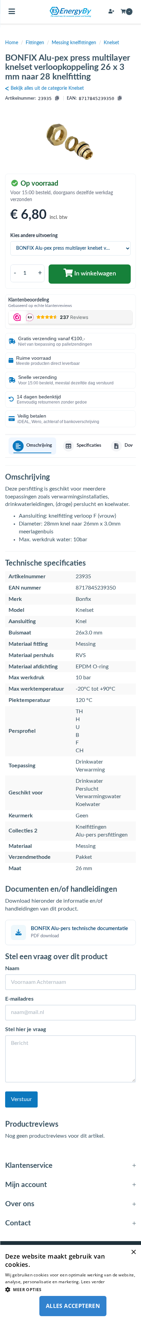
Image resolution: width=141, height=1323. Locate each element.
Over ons (19, 1204)
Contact (18, 1223)
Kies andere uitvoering (33, 235)
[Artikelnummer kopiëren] (57, 99)
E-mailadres (19, 999)
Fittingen (35, 42)
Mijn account (26, 1184)
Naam (12, 968)
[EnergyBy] (70, 12)
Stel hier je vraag (25, 1029)
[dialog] (70, 1284)
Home (11, 42)
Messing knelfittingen (74, 42)
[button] (70, 1289)
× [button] (133, 1252)
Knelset (111, 42)
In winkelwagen (94, 274)
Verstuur (21, 1099)
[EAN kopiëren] (119, 99)
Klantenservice (28, 1165)
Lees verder (93, 1282)
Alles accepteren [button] (73, 1306)
